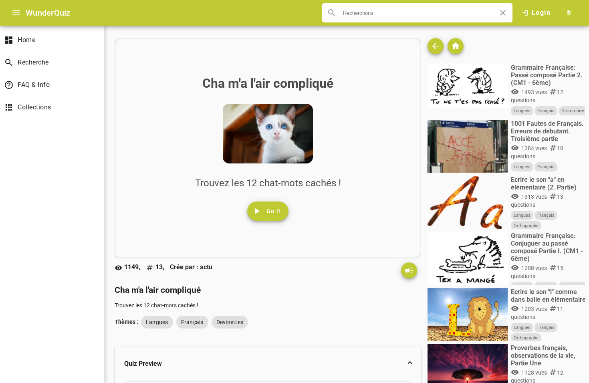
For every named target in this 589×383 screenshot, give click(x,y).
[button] (268, 364)
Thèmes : (126, 321)
